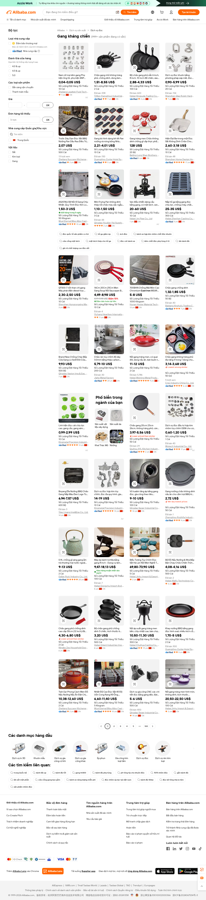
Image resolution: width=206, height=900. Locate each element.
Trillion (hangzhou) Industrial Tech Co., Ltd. (109, 96)
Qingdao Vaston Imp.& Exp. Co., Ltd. (73, 373)
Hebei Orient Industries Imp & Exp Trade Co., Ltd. (109, 645)
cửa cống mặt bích (71, 241)
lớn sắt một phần (21, 780)
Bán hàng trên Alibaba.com (179, 809)
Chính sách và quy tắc (57, 842)
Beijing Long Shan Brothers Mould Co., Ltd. (144, 155)
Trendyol (137, 885)
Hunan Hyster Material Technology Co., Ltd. (144, 304)
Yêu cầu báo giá (94, 819)
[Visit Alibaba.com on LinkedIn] (174, 849)
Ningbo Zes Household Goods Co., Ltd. (73, 647)
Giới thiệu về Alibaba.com (19, 802)
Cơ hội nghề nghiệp (16, 827)
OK (47, 105)
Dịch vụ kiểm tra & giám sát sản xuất (61, 835)
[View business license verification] (132, 895)
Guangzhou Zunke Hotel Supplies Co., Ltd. (109, 159)
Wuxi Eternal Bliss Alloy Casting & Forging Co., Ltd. (73, 221)
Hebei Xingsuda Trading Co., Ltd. (144, 96)
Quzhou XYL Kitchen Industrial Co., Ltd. (144, 449)
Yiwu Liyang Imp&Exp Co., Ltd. (73, 512)
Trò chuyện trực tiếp (136, 815)
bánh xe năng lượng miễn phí (82, 780)
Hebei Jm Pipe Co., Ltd (141, 218)
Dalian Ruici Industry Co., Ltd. (73, 576)
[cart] (162, 12)
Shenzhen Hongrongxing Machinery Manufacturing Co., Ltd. (73, 304)
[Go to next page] (152, 726)
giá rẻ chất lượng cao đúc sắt (76, 248)
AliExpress (57, 885)
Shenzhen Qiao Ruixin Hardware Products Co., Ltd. (180, 96)
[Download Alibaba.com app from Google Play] (189, 871)
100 (146, 726)
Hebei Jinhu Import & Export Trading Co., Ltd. (144, 576)
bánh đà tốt (61, 773)
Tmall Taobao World (87, 885)
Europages (149, 885)
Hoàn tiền (131, 827)
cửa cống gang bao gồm (49, 780)
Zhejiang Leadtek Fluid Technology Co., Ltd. (73, 91)
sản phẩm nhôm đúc (23, 787)
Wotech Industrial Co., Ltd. (178, 446)
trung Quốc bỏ (20, 773)
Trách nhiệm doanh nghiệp (19, 821)
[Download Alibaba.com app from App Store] (165, 871)
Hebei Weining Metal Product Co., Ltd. (144, 377)
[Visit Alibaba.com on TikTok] (200, 849)
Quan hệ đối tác (174, 836)
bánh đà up (41, 773)
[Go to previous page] (101, 726)
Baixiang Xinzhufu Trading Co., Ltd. (180, 305)
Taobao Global (116, 885)
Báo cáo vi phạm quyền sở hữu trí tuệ (142, 835)
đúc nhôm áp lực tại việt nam (118, 780)
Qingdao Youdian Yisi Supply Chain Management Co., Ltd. (109, 222)
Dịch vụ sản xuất (77, 30)
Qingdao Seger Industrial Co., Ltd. (144, 508)
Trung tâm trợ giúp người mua (141, 809)
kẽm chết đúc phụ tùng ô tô (156, 241)
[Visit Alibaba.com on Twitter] (181, 849)
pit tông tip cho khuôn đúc (133, 773)
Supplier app (88, 871)
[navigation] (30, 378)
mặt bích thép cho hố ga (100, 241)
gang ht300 (80, 773)
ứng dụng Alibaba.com (140, 871)
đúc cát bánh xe (127, 241)
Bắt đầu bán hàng (174, 815)
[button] (117, 12)
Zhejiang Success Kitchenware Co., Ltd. (73, 159)
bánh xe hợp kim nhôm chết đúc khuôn (154, 234)
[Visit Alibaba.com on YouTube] (194, 849)
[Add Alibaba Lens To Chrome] (53, 871)
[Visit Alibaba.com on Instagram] (187, 849)
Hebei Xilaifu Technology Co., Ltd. (180, 580)
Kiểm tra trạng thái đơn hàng (180, 821)
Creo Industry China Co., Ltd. (179, 383)
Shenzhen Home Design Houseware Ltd (180, 159)
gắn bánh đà (182, 773)
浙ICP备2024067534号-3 (185, 895)
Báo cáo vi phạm (134, 842)
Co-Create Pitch (14, 815)
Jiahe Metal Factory (104, 377)
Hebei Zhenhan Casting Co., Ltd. (180, 218)
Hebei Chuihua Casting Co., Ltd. (144, 645)
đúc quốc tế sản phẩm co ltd (76, 234)
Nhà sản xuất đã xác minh (99, 813)
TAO (128, 885)
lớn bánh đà (184, 241)
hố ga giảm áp (104, 234)
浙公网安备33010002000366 (155, 895)
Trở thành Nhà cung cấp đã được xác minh (182, 829)
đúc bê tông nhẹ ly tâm (173, 780)
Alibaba (61, 30)
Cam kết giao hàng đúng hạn (60, 821)
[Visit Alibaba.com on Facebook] (168, 849)
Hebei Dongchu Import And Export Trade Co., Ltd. (109, 586)
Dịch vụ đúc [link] (97, 30)
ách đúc (123, 234)
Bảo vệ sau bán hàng (56, 827)
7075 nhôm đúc (161, 773)
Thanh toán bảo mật (56, 809)
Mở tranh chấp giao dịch (138, 821)
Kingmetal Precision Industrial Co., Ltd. (73, 442)
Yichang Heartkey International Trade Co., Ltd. (109, 314)
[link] (202, 869)
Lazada (103, 885)
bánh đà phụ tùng (103, 773)
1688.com (70, 885)
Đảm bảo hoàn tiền (55, 815)
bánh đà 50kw (147, 780)
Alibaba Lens (19, 871)
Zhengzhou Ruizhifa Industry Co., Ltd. (180, 517)
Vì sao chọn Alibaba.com (18, 809)
